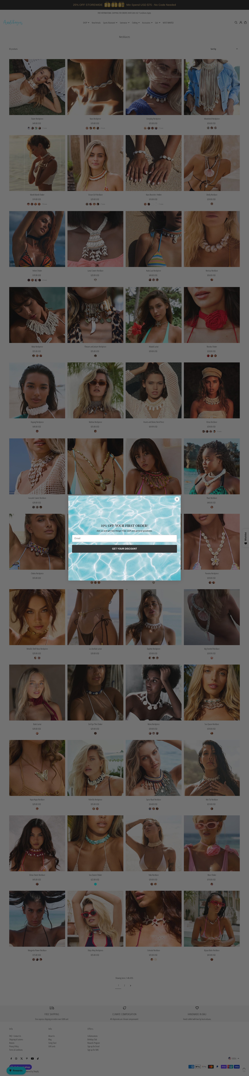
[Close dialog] (177, 499)
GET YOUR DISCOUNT (124, 549)
